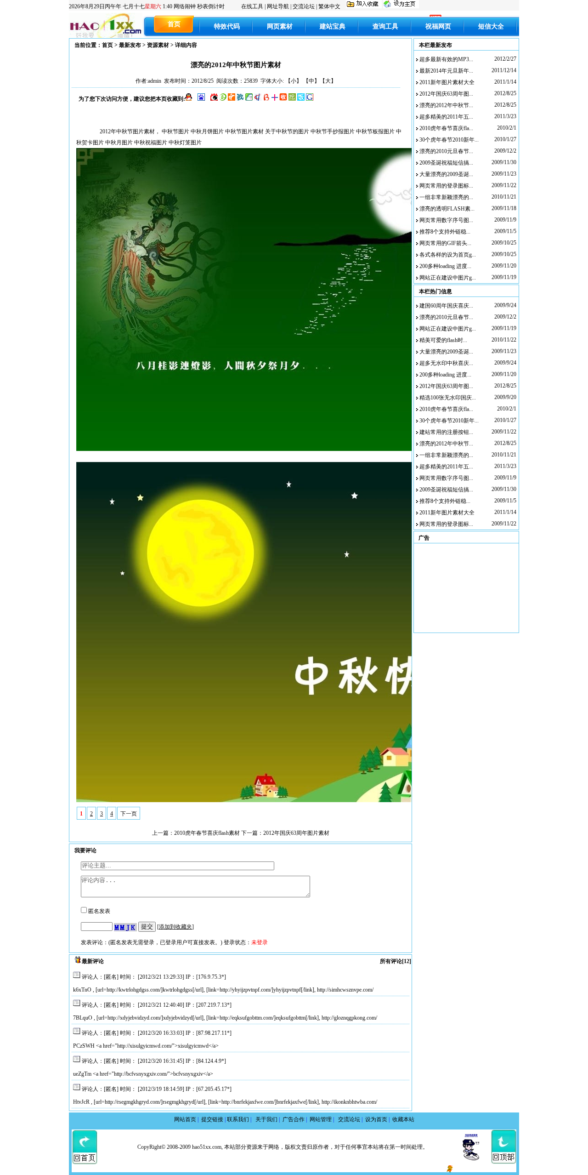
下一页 (128, 813)
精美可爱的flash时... (443, 340)
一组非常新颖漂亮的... (446, 197)
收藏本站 (403, 1119)
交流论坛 (304, 6)
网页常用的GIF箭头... (445, 243)
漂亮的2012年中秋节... (446, 105)
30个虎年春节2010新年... (449, 140)
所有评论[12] (395, 961)
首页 (107, 45)
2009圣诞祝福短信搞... (446, 163)
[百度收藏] (201, 99)
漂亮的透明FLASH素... (447, 208)
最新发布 (130, 45)
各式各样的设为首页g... (447, 254)
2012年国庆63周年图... (446, 94)
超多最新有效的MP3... (446, 59)
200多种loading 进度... (445, 266)
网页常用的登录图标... (446, 186)
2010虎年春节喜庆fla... (446, 128)
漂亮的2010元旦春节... (446, 151)
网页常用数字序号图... (446, 220)
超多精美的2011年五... (446, 117)
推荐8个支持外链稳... (444, 231)
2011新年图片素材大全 (447, 82)
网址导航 (278, 6)
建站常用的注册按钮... (446, 432)
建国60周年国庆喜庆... (446, 305)
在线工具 (252, 6)
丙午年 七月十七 (120, 6)
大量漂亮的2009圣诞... (446, 174)
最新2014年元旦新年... (446, 71)
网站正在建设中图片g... (447, 277)
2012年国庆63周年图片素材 (296, 833)
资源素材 (158, 45)
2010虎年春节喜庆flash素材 (207, 833)
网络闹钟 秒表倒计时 (199, 6)
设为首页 (377, 1119)
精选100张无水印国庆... (447, 397)
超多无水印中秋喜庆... (446, 363)
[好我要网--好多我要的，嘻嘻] (364, 6)
